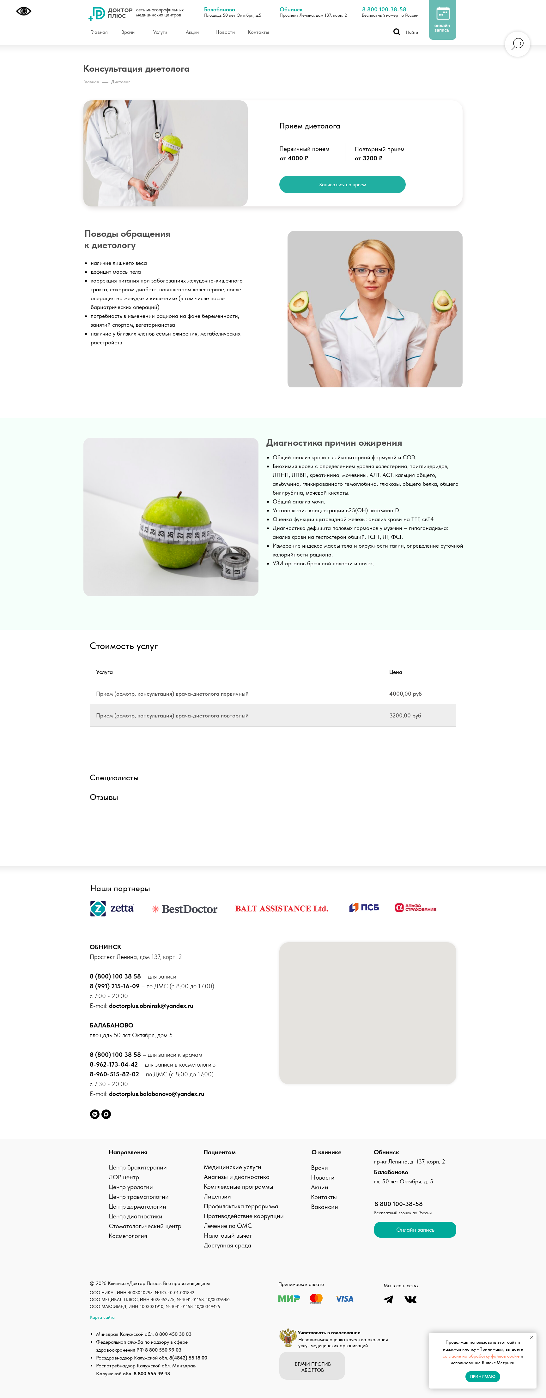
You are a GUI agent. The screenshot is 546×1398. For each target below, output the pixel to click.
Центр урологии (131, 1187)
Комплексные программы (238, 1186)
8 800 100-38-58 (384, 9)
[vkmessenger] (95, 1114)
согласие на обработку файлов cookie (481, 1356)
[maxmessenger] (106, 1114)
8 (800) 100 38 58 (115, 976)
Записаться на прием (342, 184)
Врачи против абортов (313, 1367)
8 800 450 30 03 (173, 1334)
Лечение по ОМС (228, 1225)
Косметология (128, 1236)
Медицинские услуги (232, 1167)
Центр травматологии (139, 1196)
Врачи (319, 1167)
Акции (319, 1187)
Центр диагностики (135, 1216)
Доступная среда (227, 1245)
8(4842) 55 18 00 (188, 1358)
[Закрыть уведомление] (532, 1337)
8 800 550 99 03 (163, 1350)
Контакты (324, 1197)
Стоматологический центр (145, 1226)
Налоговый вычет (228, 1235)
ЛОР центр (124, 1177)
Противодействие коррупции (244, 1216)
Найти (412, 32)
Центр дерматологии (137, 1206)
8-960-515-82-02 (114, 1074)
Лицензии (217, 1196)
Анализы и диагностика (237, 1177)
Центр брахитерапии (138, 1167)
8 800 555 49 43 (152, 1374)
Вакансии (324, 1207)
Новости (323, 1177)
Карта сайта (102, 1317)
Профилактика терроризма (241, 1206)
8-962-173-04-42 (114, 1064)
